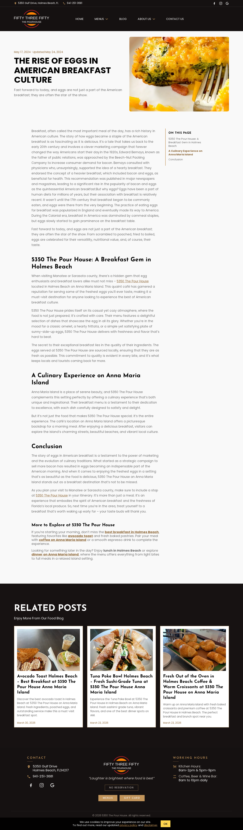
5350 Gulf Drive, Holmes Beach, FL (38, 3)
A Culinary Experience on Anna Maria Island (185, 152)
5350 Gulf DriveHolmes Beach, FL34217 (51, 768)
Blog (123, 19)
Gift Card (132, 798)
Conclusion (175, 159)
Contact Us (175, 19)
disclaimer (150, 825)
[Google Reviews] (227, 3)
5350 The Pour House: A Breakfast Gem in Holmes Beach (184, 142)
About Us (144, 19)
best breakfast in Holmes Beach (132, 532)
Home (79, 19)
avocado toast (80, 536)
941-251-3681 (74, 3)
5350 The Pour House (133, 281)
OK (165, 824)
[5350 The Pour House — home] (40, 19)
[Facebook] (214, 3)
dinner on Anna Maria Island (55, 554)
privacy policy (128, 825)
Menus (99, 19)
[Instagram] (221, 3)
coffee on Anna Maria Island (62, 540)
